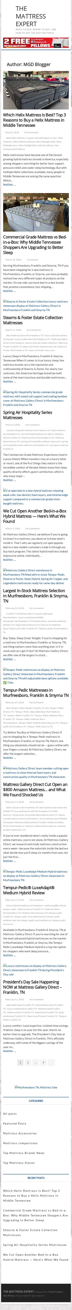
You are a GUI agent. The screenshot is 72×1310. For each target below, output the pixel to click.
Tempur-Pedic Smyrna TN (40, 726)
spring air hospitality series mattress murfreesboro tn (35, 443)
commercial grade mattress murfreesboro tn (28, 430)
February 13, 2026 (14, 900)
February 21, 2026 (14, 702)
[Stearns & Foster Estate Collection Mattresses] (36, 305)
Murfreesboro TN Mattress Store (30, 621)
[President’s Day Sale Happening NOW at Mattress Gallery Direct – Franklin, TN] (36, 970)
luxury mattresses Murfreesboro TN (32, 339)
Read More (12, 185)
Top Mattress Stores (19, 1162)
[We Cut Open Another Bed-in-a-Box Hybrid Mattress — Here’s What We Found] (36, 497)
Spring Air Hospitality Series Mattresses (27, 414)
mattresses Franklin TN (46, 1012)
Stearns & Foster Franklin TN (23, 628)
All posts (10, 1113)
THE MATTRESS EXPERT (31, 16)
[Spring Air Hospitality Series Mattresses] (36, 398)
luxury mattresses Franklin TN (22, 1008)
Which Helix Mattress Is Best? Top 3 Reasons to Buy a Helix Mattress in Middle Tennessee (34, 120)
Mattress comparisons (20, 1143)
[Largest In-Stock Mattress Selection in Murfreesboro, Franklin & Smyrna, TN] (36, 576)
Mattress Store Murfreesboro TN (38, 437)
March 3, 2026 (12, 528)
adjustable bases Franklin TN (20, 1005)
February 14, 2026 (14, 802)
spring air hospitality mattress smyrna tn (41, 441)
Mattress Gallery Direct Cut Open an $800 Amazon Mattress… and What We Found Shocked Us (35, 789)
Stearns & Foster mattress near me (40, 346)
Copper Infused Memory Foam (41, 138)
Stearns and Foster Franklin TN (42, 1016)
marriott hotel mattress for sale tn (37, 434)
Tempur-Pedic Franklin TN (20, 715)
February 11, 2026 (14, 999)
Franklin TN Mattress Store (19, 613)
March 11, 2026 (13, 329)
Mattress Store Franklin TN (31, 909)
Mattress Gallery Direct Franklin (30, 822)
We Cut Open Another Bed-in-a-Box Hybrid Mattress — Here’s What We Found (34, 516)
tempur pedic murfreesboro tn (36, 920)
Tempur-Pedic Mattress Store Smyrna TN (38, 722)
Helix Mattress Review (24, 141)
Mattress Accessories (20, 1133)
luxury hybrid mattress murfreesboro (24, 905)
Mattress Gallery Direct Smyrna (40, 826)
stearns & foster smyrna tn (42, 350)
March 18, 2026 (13, 259)
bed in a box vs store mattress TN (22, 807)
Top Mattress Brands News (24, 1153)
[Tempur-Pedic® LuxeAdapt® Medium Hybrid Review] (36, 875)
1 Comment (32, 259)
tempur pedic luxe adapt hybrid (30, 916)
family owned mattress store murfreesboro (34, 816)
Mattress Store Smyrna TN (35, 912)
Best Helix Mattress (15, 138)
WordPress (8, 1295)
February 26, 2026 (14, 608)
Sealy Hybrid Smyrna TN (28, 624)
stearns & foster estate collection (41, 342)
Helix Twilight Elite (27, 145)
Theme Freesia (55, 1291)
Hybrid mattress (46, 145)
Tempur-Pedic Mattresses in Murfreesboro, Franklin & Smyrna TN (36, 692)
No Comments (31, 132)
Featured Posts (15, 1123)
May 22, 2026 (12, 132)
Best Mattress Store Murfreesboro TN (25, 335)
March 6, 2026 (12, 424)
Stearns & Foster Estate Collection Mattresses (33, 320)
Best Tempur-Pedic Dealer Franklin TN (25, 708)
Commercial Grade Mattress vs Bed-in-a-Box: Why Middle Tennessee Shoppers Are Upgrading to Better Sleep (34, 244)
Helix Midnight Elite (45, 141)
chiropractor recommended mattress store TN (35, 814)
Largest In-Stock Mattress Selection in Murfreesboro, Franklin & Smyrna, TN (35, 596)
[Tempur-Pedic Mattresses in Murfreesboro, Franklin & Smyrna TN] (36, 676)
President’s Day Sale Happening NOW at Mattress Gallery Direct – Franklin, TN (32, 987)
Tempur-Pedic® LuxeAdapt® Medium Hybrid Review (28, 890)
